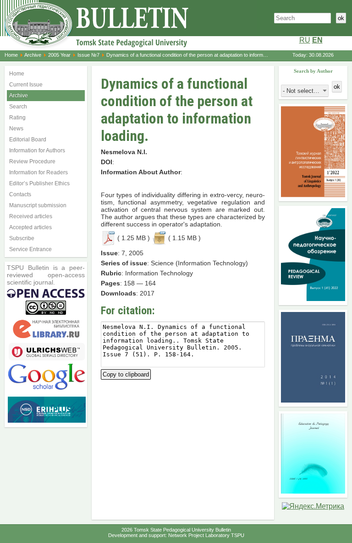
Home (11, 55)
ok (341, 18)
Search (18, 106)
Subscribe (21, 238)
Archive (32, 55)
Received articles (30, 216)
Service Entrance (30, 249)
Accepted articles (30, 227)
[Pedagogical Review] (313, 298)
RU (304, 40)
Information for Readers (38, 172)
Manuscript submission (37, 205)
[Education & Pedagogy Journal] (313, 491)
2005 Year (59, 55)
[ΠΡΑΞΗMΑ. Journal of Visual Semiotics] (313, 400)
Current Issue (26, 84)
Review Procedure (32, 161)
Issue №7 (88, 55)
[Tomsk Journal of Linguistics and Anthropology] (313, 195)
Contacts (20, 194)
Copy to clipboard (126, 373)
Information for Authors (37, 150)
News (16, 128)
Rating (17, 117)
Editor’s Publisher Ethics (39, 183)
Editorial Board (27, 139)
